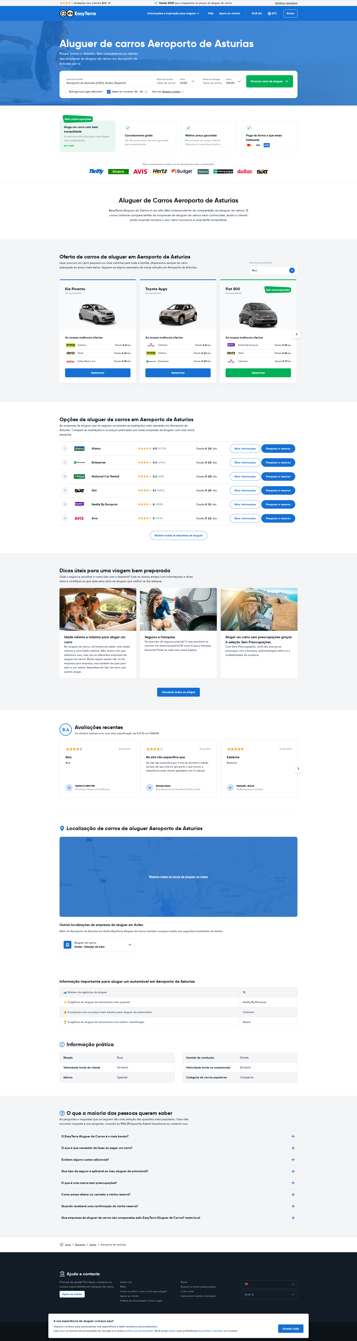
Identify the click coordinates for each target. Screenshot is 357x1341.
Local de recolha (74, 79)
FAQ (210, 13)
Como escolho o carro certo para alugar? (143, 1291)
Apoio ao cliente (229, 13)
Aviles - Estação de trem (89, 945)
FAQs (123, 1286)
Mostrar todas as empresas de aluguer (179, 535)
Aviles (92, 1244)
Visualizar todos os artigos (178, 692)
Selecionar (97, 373)
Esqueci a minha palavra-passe (198, 1286)
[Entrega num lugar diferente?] (66, 92)
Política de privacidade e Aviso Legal (141, 1300)
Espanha (80, 1244)
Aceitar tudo (291, 1328)
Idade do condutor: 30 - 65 (127, 91)
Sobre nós (126, 1282)
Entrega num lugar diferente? (85, 91)
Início (68, 1244)
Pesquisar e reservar (278, 448)
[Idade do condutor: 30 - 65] (109, 92)
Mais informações (245, 448)
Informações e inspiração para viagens (171, 13)
